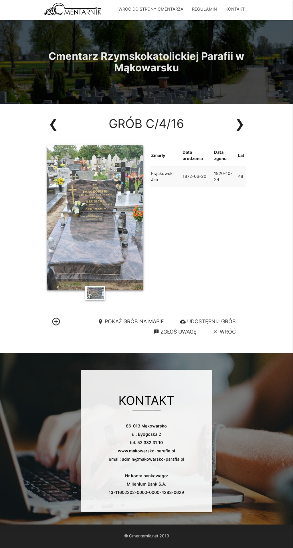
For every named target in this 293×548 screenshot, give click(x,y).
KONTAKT (235, 9)
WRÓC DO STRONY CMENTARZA (150, 9)
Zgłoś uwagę (175, 332)
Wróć (224, 332)
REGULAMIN (204, 9)
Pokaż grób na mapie (131, 321)
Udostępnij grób (208, 321)
